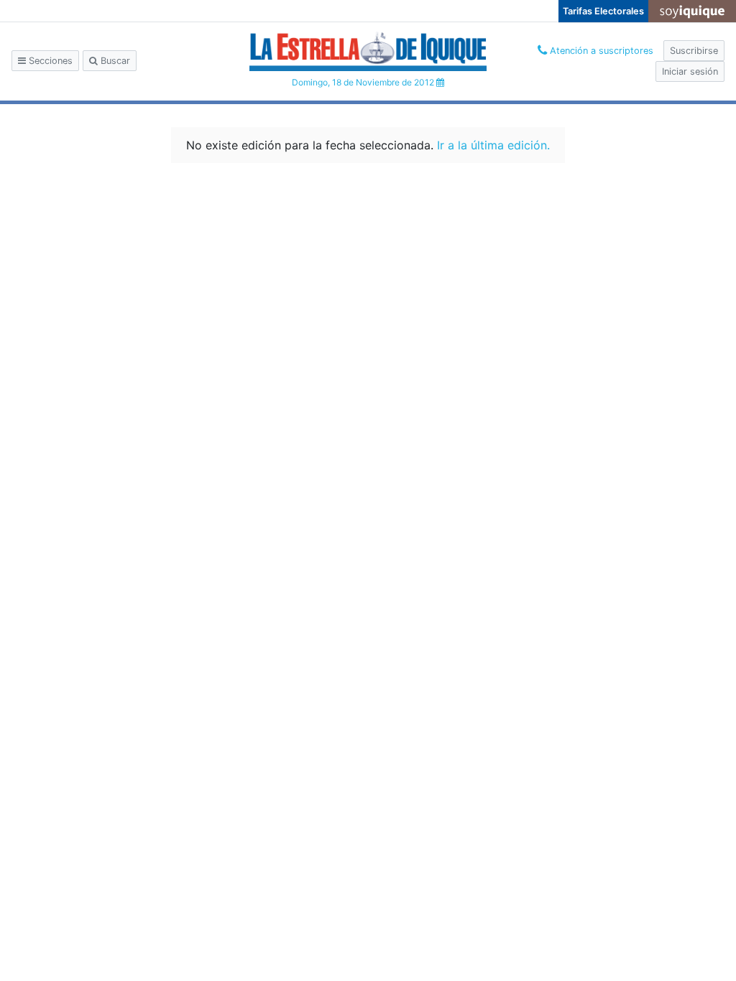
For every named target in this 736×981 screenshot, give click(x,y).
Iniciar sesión (690, 71)
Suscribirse (694, 50)
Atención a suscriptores (600, 50)
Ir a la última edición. (493, 145)
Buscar (114, 60)
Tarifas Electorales (603, 11)
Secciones (49, 60)
